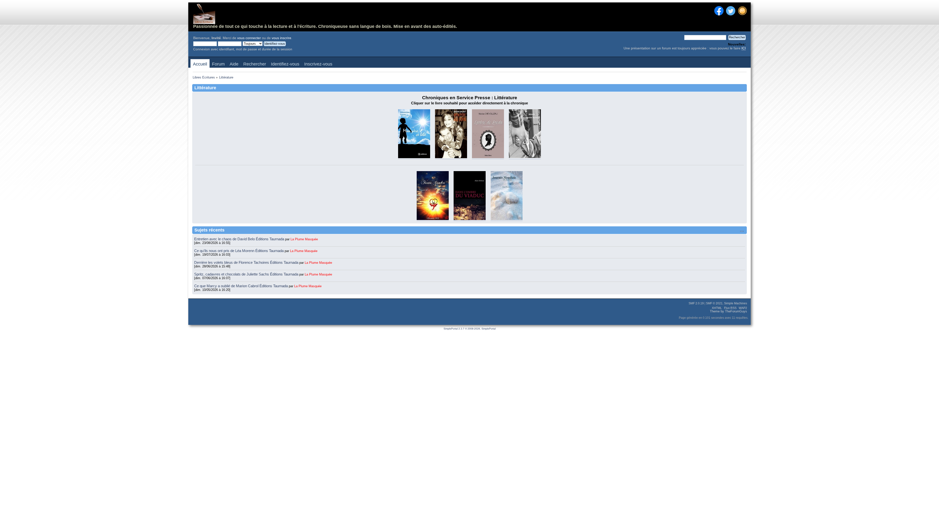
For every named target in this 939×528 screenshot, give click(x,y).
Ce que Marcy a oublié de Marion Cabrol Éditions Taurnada (241, 286)
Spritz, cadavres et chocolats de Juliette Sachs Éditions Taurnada (246, 274)
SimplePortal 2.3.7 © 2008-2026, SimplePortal (470, 328)
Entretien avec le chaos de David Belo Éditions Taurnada (239, 239)
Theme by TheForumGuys (728, 311)
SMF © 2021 (714, 303)
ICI (743, 48)
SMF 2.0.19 (696, 303)
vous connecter (249, 38)
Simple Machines (735, 303)
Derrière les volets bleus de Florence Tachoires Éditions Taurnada (246, 262)
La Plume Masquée (304, 239)
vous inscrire (281, 38)
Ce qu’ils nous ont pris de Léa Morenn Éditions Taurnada (239, 251)
